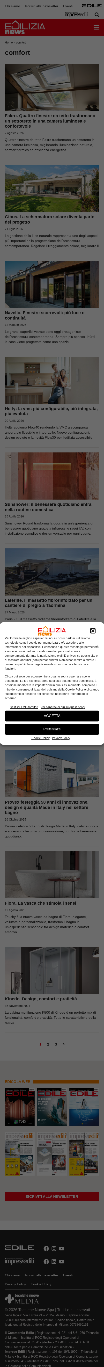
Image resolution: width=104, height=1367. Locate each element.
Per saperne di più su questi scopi (63, 707)
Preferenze (52, 729)
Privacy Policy (61, 738)
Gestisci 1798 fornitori (24, 707)
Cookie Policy (40, 738)
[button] (92, 630)
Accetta (52, 716)
